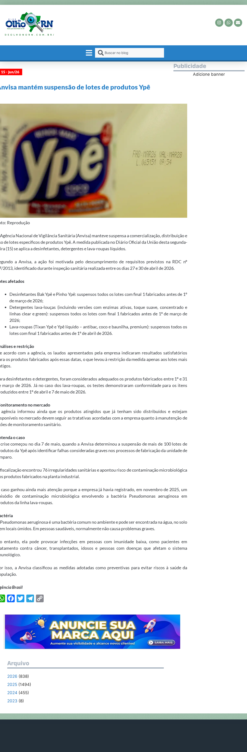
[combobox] (129, 53)
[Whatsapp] (229, 23)
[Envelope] (238, 23)
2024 (12, 692)
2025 (12, 684)
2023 (12, 700)
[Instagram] (219, 23)
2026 (12, 676)
